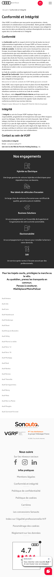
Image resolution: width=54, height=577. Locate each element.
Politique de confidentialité (26, 490)
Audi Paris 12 (6, 347)
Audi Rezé (5, 363)
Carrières (26, 504)
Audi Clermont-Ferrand (10, 412)
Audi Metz (5, 395)
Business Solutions (27, 213)
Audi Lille (5, 304)
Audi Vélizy (6, 336)
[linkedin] (35, 462)
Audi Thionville (7, 379)
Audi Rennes (6, 374)
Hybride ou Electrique (27, 171)
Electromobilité (27, 234)
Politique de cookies (26, 497)
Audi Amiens (6, 298)
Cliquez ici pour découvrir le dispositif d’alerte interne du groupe (24, 104)
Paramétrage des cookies (26, 525)
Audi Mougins (6, 406)
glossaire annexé (41, 82)
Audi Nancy (6, 390)
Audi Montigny (7, 358)
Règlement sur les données (26, 532)
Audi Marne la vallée (9, 341)
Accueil (5, 10)
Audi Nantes (6, 368)
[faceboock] (17, 462)
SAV (27, 254)
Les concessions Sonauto (26, 511)
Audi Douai (5, 325)
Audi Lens (5, 309)
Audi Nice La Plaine (8, 401)
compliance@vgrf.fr (14, 144)
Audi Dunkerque (7, 320)
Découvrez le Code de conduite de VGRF (16, 82)
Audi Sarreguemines (9, 385)
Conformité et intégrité (26, 483)
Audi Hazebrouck (8, 315)
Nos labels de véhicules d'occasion (27, 192)
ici (39, 147)
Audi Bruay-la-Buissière (10, 331)
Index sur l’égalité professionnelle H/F (26, 518)
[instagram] (26, 462)
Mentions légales (26, 476)
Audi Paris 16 (6, 352)
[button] (50, 3)
